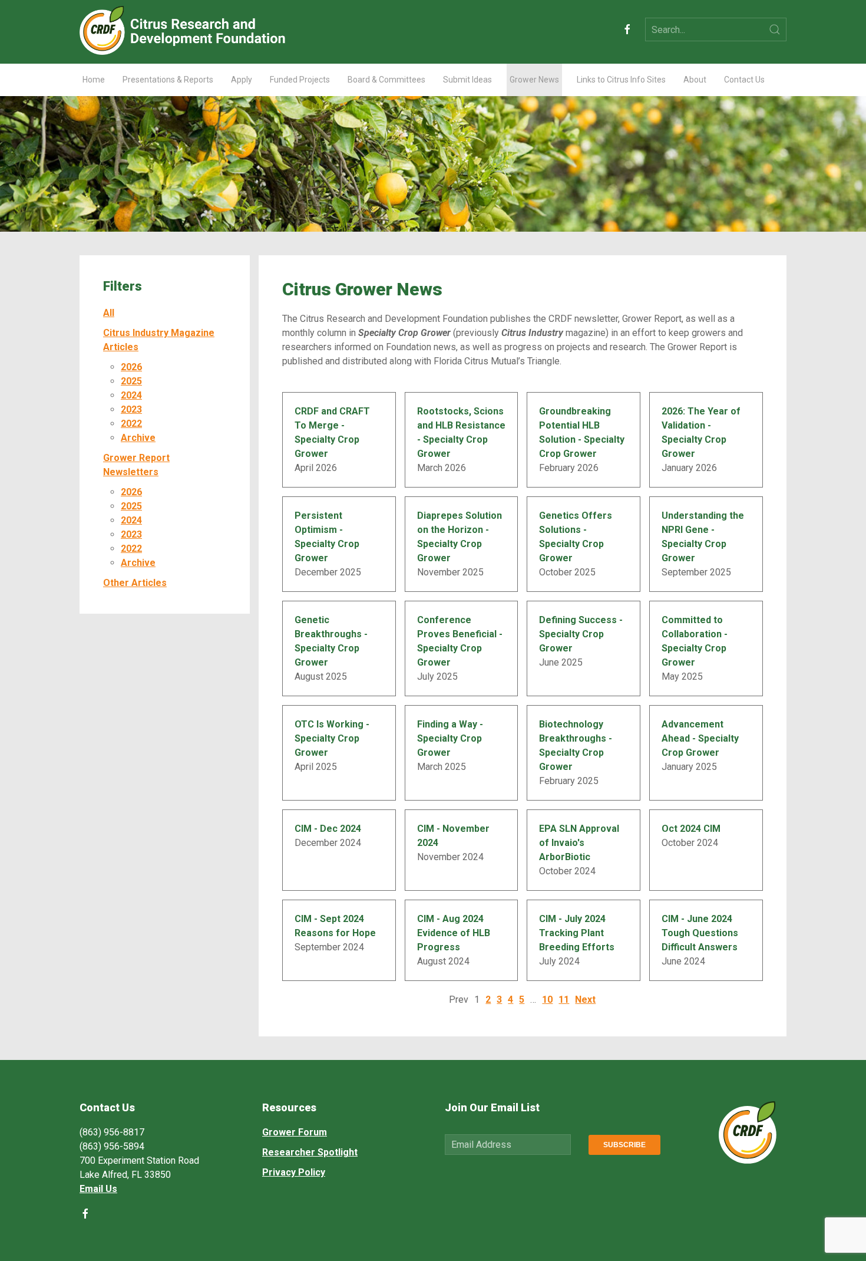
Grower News (534, 79)
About (694, 79)
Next (585, 999)
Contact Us (744, 79)
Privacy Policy (293, 1172)
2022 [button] (131, 423)
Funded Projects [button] (300, 79)
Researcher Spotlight (310, 1152)
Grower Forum (294, 1132)
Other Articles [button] (135, 582)
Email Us (98, 1188)
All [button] (108, 312)
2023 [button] (131, 409)
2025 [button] (131, 381)
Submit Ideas (467, 79)
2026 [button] (131, 367)
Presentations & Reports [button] (168, 79)
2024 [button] (131, 395)
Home (93, 79)
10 (547, 999)
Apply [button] (241, 79)
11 (563, 999)
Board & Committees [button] (386, 79)
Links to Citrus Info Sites (621, 79)
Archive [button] (138, 437)
